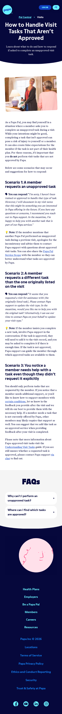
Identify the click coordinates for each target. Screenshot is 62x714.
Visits (40, 17)
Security (31, 680)
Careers (31, 620)
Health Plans (31, 589)
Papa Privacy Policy (31, 664)
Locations (31, 647)
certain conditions (15, 401)
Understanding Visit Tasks (20, 447)
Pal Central (25, 17)
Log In (45, 7)
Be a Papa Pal (31, 604)
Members (31, 612)
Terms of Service (31, 655)
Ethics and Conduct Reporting (31, 672)
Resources (31, 627)
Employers (31, 597)
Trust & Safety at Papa (31, 688)
